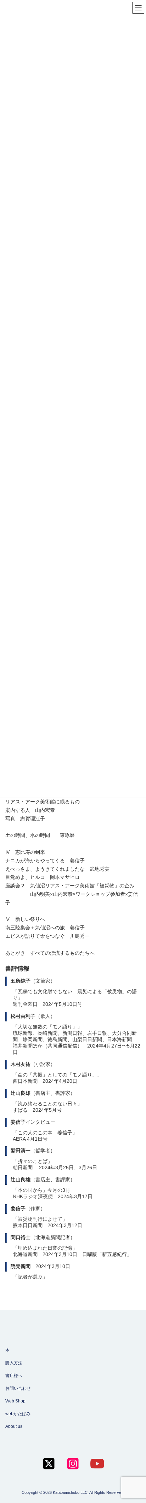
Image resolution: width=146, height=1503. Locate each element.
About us (13, 1426)
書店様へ (13, 1375)
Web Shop (15, 1401)
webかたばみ (17, 1413)
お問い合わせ (18, 1388)
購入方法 (13, 1362)
